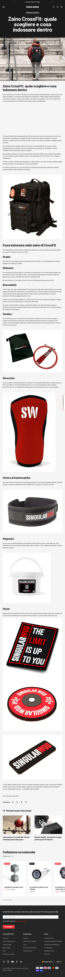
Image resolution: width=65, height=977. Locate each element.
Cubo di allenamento (9, 941)
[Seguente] (51, 2)
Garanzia (47, 954)
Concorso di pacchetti (29, 948)
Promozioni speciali (8, 954)
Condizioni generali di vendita (53, 941)
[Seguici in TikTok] (17, 962)
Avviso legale (48, 948)
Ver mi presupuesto (63, 402)
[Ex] (13, 2)
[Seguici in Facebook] (4, 962)
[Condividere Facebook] (12, 802)
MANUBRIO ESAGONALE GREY (13, 887)
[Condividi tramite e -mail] (26, 802)
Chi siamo (6, 938)
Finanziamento (27, 951)
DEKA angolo (7, 948)
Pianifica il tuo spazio (29, 941)
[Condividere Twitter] (17, 802)
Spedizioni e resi (49, 951)
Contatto (25, 938)
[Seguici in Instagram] (8, 962)
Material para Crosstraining (32, 12)
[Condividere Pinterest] (21, 802)
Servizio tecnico (49, 938)
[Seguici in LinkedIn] (21, 962)
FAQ (24, 944)
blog (4, 951)
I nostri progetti (7, 944)
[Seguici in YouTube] (12, 962)
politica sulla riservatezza (51, 944)
